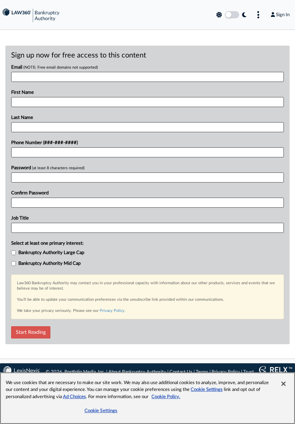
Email (54, 67)
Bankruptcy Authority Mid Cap (49, 263)
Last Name (22, 117)
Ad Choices (74, 397)
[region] (147, 398)
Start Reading (31, 332)
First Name (22, 92)
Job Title (20, 218)
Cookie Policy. (165, 397)
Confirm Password (30, 193)
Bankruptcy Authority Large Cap (51, 252)
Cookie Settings (207, 389)
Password (48, 168)
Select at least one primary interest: (47, 243)
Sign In (283, 15)
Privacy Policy (112, 311)
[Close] (283, 384)
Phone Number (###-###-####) (44, 142)
